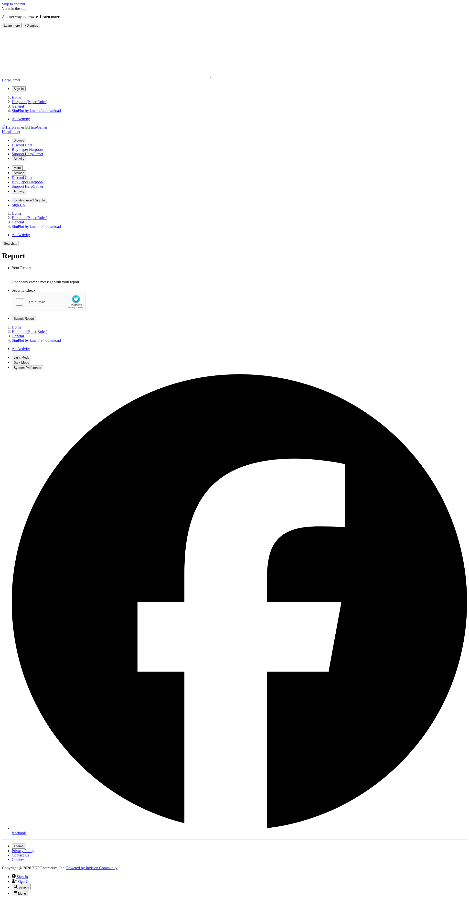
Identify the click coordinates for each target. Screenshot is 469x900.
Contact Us (20, 855)
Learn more (12, 25)
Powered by (91, 868)
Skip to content (13, 4)
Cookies (18, 859)
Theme (18, 846)
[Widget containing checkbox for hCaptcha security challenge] (48, 302)
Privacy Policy (23, 851)
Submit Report (24, 318)
